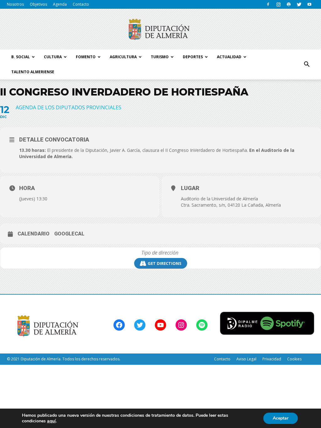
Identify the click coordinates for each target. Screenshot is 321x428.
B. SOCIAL (20, 56)
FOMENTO (86, 56)
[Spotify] (288, 4)
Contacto (81, 4)
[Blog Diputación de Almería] (160, 29)
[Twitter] (299, 4)
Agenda (60, 4)
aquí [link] (51, 421)
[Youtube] (309, 4)
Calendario (34, 234)
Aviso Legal (246, 359)
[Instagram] (278, 4)
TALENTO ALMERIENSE (32, 72)
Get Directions (165, 263)
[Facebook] (268, 4)
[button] (306, 64)
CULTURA (53, 56)
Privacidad (271, 359)
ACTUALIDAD (229, 56)
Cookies (294, 359)
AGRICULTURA (123, 56)
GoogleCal (69, 234)
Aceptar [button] (280, 418)
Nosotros (15, 4)
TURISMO (160, 56)
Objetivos (38, 4)
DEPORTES (193, 56)
